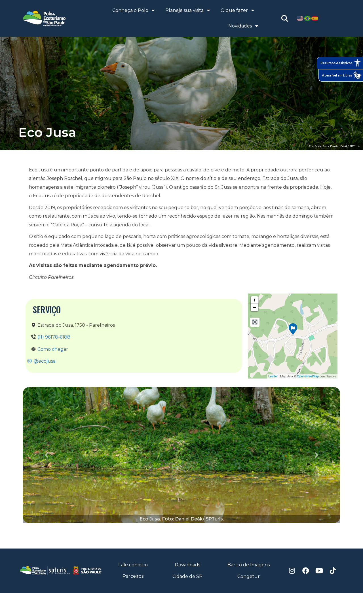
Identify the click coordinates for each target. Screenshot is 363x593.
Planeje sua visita (184, 10)
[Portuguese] (307, 18)
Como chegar (52, 349)
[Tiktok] (333, 570)
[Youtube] (319, 570)
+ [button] (254, 300)
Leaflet (273, 376)
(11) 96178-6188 (53, 337)
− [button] (254, 307)
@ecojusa (44, 361)
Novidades (240, 26)
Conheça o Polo (130, 10)
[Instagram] (292, 570)
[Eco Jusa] (293, 329)
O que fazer (234, 10)
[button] (46, 455)
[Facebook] (306, 570)
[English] (300, 18)
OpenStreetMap (308, 376)
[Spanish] (315, 18)
